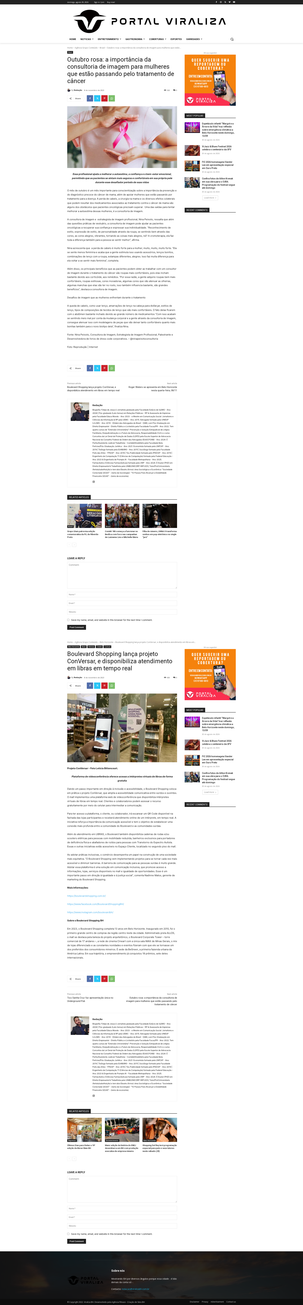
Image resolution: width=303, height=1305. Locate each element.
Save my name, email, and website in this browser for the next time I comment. (111, 620)
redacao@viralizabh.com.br (135, 1288)
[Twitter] (225, 2)
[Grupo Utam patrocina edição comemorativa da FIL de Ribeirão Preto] (84, 516)
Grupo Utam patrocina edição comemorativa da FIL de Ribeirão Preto (82, 534)
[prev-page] (69, 545)
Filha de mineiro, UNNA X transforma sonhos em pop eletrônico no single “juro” (160, 534)
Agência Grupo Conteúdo (86, 47)
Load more (209, 197)
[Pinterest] (104, 98)
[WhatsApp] (112, 98)
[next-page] (74, 545)
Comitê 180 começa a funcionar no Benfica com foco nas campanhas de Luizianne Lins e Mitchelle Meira (121, 534)
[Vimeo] (229, 2)
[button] (232, 39)
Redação (78, 90)
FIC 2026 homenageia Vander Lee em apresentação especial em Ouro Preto (218, 165)
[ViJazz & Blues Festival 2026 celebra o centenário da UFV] (192, 150)
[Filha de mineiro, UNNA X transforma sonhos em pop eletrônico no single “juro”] (160, 516)
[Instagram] (221, 2)
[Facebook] (216, 2)
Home (70, 47)
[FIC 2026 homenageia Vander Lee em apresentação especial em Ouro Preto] (192, 166)
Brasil (102, 47)
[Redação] (69, 90)
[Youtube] (234, 2)
